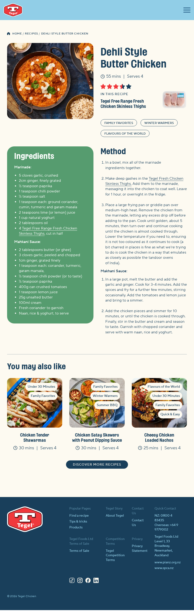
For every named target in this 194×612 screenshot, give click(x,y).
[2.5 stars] (114, 86)
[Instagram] (80, 581)
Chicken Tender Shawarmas (34, 437)
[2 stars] (109, 86)
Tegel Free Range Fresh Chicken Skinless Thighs (123, 103)
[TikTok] (72, 581)
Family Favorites (118, 123)
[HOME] (8, 34)
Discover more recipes (97, 465)
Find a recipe (79, 516)
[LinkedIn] (96, 581)
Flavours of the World (125, 134)
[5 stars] (128, 86)
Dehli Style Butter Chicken (64, 33)
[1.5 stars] (108, 86)
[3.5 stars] (121, 86)
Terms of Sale (79, 551)
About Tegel (115, 516)
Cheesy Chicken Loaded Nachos (159, 437)
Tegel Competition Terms (115, 555)
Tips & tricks (78, 521)
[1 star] (103, 86)
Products (76, 527)
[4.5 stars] (127, 86)
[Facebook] (88, 581)
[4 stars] (122, 86)
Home (17, 33)
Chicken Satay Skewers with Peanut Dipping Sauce (97, 437)
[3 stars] (116, 86)
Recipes (31, 33)
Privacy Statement (139, 548)
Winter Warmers (159, 123)
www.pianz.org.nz (167, 562)
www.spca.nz (164, 568)
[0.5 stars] (102, 86)
